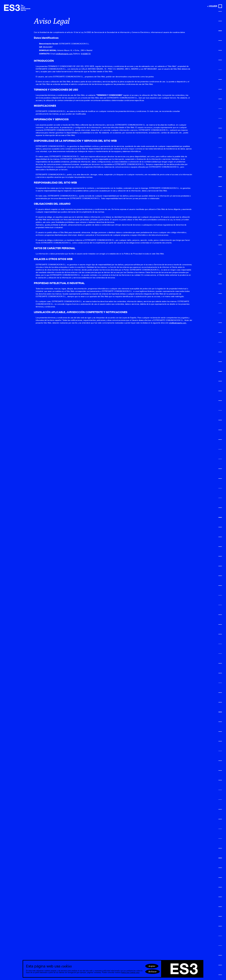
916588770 (86, 54)
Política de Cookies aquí (130, 972)
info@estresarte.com (64, 54)
